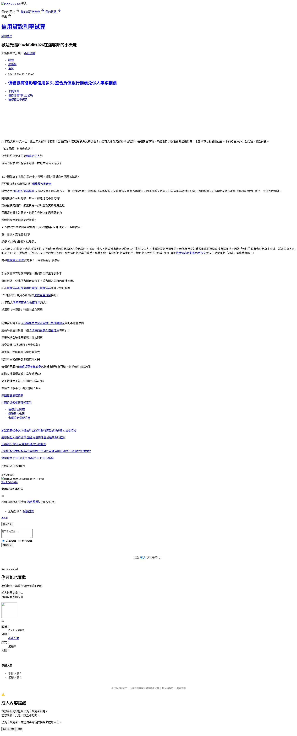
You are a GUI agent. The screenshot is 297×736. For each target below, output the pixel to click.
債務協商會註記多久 (31, 366)
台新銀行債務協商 (23, 191)
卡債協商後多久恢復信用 (44, 330)
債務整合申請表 (18, 99)
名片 (11, 68)
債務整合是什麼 (41, 183)
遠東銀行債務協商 (40, 288)
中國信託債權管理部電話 (16, 402)
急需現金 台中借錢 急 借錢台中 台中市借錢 (27, 458)
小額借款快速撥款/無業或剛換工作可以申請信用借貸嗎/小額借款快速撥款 (46, 451)
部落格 (12, 64)
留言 (39, 501)
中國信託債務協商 (12, 395)
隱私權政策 (167, 688)
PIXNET (123, 688)
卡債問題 (13, 91)
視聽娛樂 (28, 511)
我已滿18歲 (8, 729)
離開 (20, 729)
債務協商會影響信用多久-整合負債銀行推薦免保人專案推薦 (62, 83)
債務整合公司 (16, 413)
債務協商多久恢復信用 (26, 302)
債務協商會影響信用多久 (191, 253)
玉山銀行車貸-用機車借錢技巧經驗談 (23, 444)
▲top (4, 517)
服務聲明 (181, 688)
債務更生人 (33, 155)
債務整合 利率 (15, 260)
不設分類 (29, 53)
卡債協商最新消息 (19, 417)
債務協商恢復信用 (18, 288)
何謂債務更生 (29, 323)
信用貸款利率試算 (23, 27)
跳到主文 (6, 36)
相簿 (11, 60)
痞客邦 (31, 501)
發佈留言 (7, 545)
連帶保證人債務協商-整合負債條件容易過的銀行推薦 (33, 437)
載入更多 (7, 524)
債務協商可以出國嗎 (20, 95)
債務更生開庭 (16, 409)
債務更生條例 (42, 295)
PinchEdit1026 (9, 482)
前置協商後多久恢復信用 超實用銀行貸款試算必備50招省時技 (38, 430)
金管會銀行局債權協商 (51, 323)
